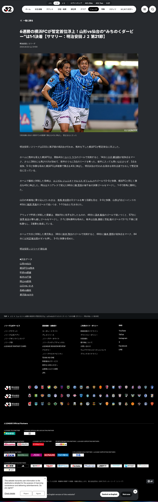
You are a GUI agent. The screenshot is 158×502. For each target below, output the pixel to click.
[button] (144, 9)
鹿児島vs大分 (26, 294)
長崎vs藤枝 (25, 290)
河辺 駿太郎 (32, 238)
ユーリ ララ (70, 157)
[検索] (152, 9)
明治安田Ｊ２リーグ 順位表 (33, 248)
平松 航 (108, 219)
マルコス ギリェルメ (84, 180)
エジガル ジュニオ (62, 180)
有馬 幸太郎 (63, 199)
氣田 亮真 (32, 204)
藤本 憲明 (109, 234)
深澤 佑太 (24, 219)
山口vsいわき (26, 285)
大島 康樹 (97, 219)
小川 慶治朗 (113, 157)
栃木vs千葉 (25, 276)
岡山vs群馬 (25, 281)
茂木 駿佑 (99, 214)
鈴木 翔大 (67, 234)
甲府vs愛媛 (25, 272)
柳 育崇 (78, 185)
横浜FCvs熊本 (27, 268)
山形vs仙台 (25, 263)
